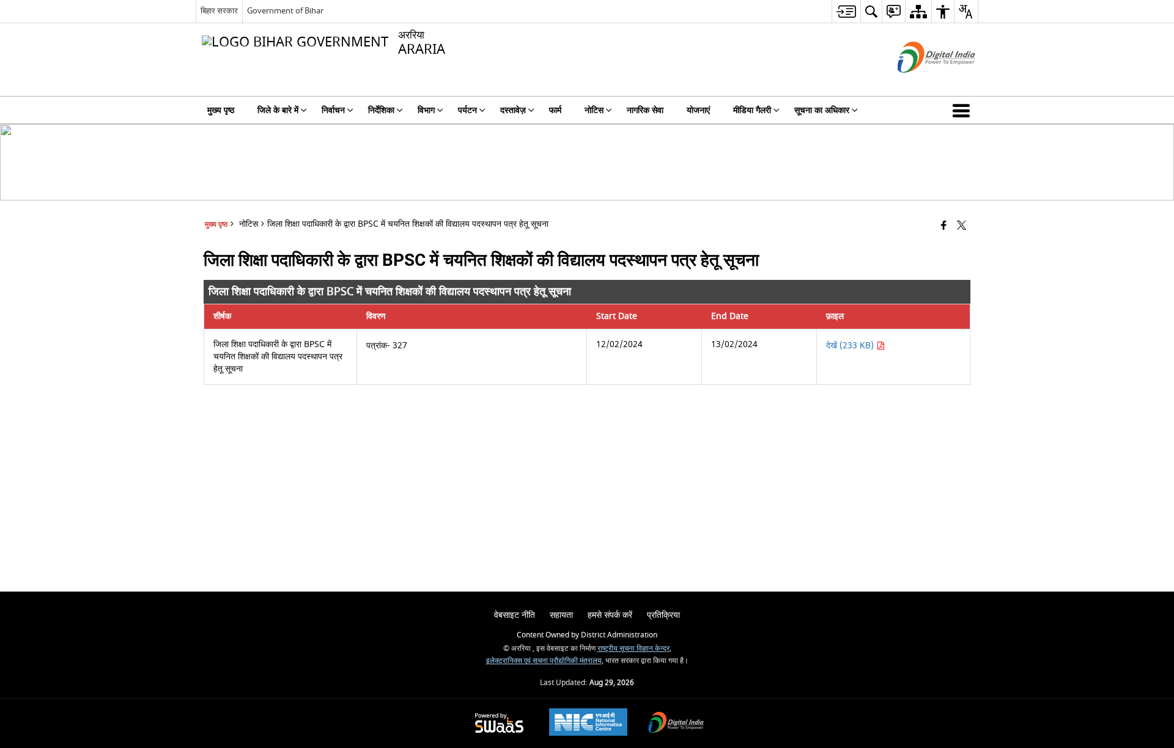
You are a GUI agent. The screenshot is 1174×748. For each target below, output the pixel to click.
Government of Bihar (285, 10)
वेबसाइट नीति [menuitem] (514, 615)
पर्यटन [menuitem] (467, 110)
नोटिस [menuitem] (594, 110)
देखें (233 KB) (851, 345)
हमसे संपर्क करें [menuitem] (610, 615)
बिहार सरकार (219, 10)
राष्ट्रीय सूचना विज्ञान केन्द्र (633, 649)
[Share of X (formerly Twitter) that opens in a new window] (961, 226)
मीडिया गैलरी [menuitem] (752, 110)
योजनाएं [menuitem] (698, 110)
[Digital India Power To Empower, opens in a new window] (676, 724)
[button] (963, 110)
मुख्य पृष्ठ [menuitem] (220, 110)
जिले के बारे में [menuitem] (277, 110)
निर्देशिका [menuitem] (381, 110)
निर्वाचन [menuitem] (333, 110)
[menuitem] (846, 11)
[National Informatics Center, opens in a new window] (588, 723)
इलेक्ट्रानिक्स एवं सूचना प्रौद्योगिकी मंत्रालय (544, 661)
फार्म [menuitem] (555, 110)
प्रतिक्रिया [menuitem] (663, 615)
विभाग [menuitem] (426, 110)
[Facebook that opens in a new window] (943, 226)
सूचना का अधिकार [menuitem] (821, 110)
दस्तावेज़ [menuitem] (513, 110)
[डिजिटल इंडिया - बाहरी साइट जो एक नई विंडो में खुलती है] (921, 83)
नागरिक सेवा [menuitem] (645, 110)
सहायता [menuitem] (561, 615)
